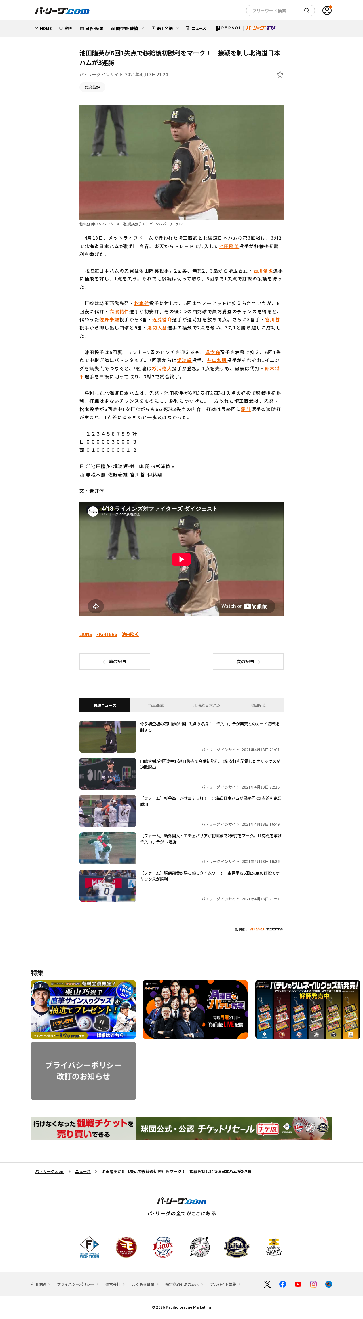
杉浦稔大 (162, 368)
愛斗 (246, 409)
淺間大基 (157, 327)
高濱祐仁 (119, 311)
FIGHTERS (106, 634)
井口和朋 (217, 360)
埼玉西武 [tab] (156, 705)
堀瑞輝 (184, 360)
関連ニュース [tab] (104, 705)
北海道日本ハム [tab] (207, 705)
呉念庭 (212, 352)
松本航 (141, 303)
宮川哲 (272, 319)
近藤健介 (162, 319)
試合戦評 (92, 87)
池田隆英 (229, 246)
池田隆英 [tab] (258, 705)
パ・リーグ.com (49, 1171)
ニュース (83, 1171)
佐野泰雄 (109, 319)
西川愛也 (263, 270)
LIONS (85, 634)
